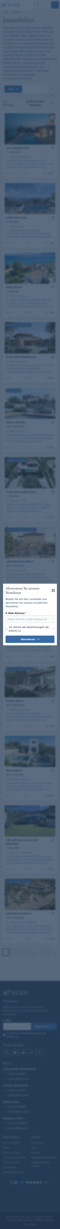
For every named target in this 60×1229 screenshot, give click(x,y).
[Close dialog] (53, 590)
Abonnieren (28, 639)
